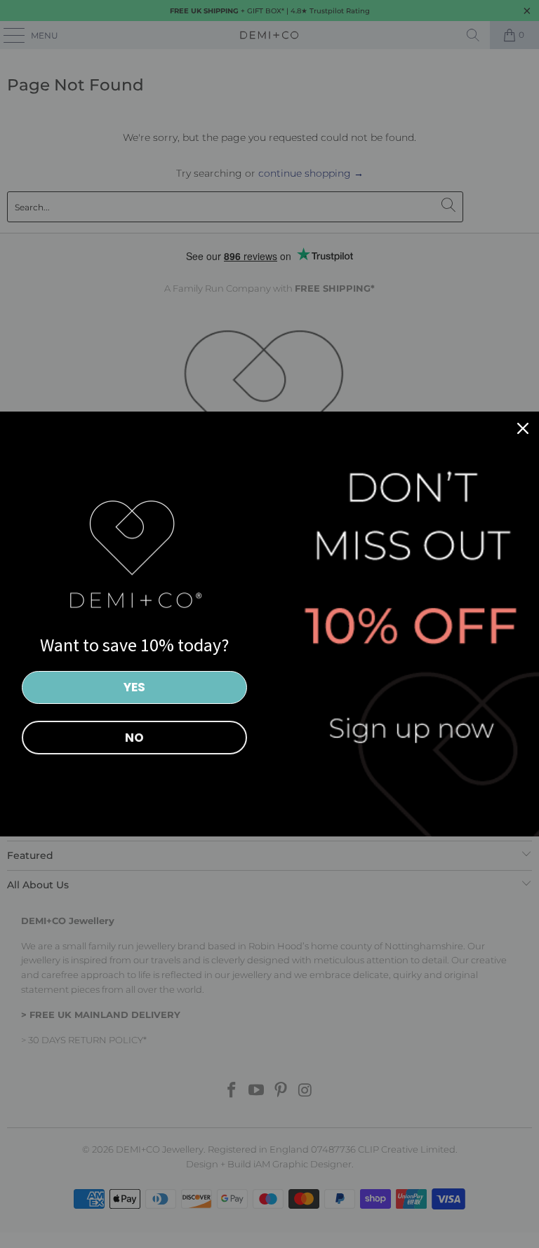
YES (134, 687)
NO (134, 737)
